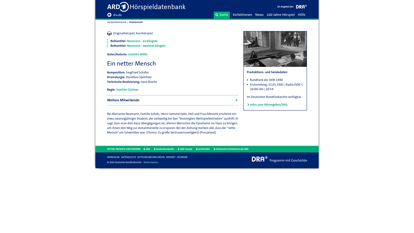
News (259, 14)
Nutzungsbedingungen (151, 157)
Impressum (113, 157)
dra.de (117, 15)
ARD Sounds (186, 149)
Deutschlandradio (165, 149)
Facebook (182, 157)
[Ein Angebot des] (301, 7)
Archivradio (204, 149)
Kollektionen (242, 14)
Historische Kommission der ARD (232, 149)
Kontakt (170, 157)
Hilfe (301, 14)
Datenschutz (128, 157)
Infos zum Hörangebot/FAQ (268, 105)
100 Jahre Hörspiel (281, 14)
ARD (148, 149)
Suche (223, 14)
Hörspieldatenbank (116, 22)
